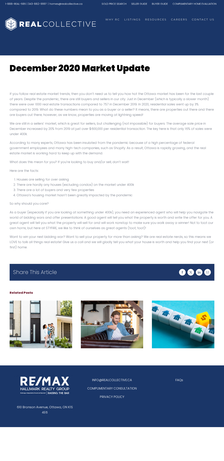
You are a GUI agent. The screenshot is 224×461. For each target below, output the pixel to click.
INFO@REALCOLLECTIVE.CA (112, 380)
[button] (12, 324)
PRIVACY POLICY (112, 397)
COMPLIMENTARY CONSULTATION (112, 388)
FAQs (179, 380)
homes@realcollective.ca (66, 4)
